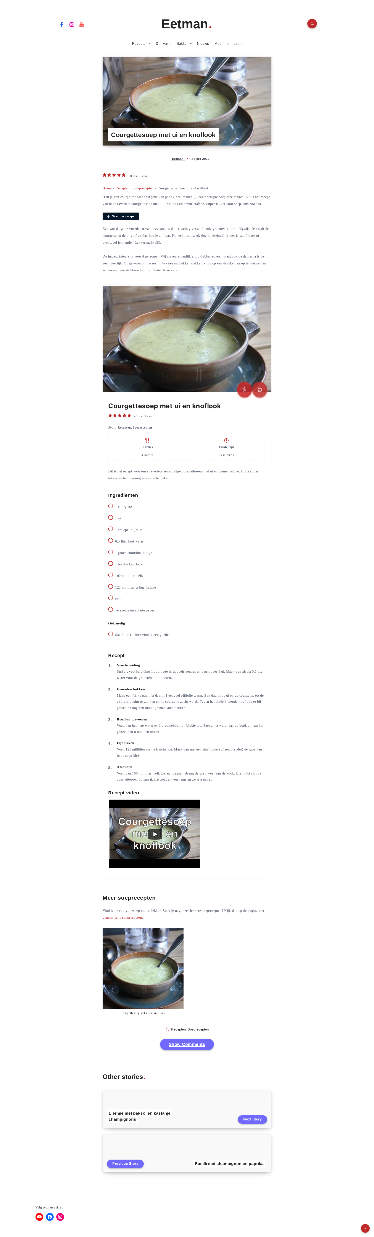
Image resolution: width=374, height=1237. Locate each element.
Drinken (162, 43)
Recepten (139, 43)
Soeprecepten (144, 188)
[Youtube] (82, 24)
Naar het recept (123, 216)
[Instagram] (72, 24)
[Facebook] (62, 24)
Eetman (184, 24)
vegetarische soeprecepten (122, 917)
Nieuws (203, 43)
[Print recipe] (259, 389)
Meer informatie (226, 43)
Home (107, 188)
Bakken (183, 43)
